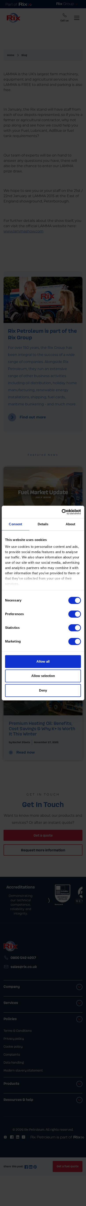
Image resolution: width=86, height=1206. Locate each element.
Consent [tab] (15, 524)
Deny (43, 690)
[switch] (74, 614)
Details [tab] (43, 524)
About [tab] (70, 524)
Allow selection (43, 676)
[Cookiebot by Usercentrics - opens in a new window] (62, 512)
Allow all (43, 661)
